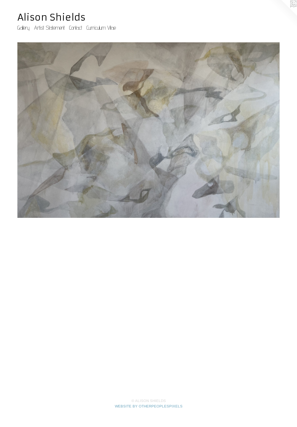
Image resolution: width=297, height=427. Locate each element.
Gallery (23, 27)
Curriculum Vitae (101, 27)
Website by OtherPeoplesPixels (149, 406)
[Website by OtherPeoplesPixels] (282, 14)
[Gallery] (148, 130)
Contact (75, 27)
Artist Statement (49, 27)
